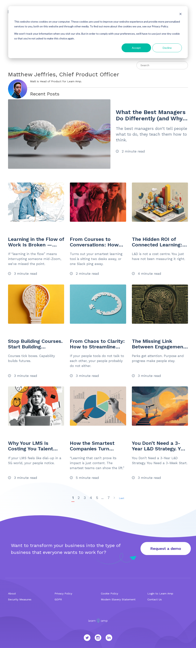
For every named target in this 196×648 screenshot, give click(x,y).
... (102, 498)
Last (121, 498)
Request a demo (165, 548)
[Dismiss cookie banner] (180, 14)
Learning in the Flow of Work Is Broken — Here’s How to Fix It (36, 244)
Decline (167, 47)
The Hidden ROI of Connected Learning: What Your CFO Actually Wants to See (158, 247)
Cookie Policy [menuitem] (109, 593)
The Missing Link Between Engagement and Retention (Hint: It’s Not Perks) (158, 349)
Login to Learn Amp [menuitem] (160, 593)
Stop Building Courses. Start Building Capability (35, 346)
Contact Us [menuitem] (154, 599)
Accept (136, 47)
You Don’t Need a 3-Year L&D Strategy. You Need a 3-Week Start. (159, 448)
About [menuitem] (12, 593)
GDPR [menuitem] (58, 599)
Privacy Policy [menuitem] (63, 593)
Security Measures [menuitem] (19, 599)
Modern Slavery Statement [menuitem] (118, 599)
